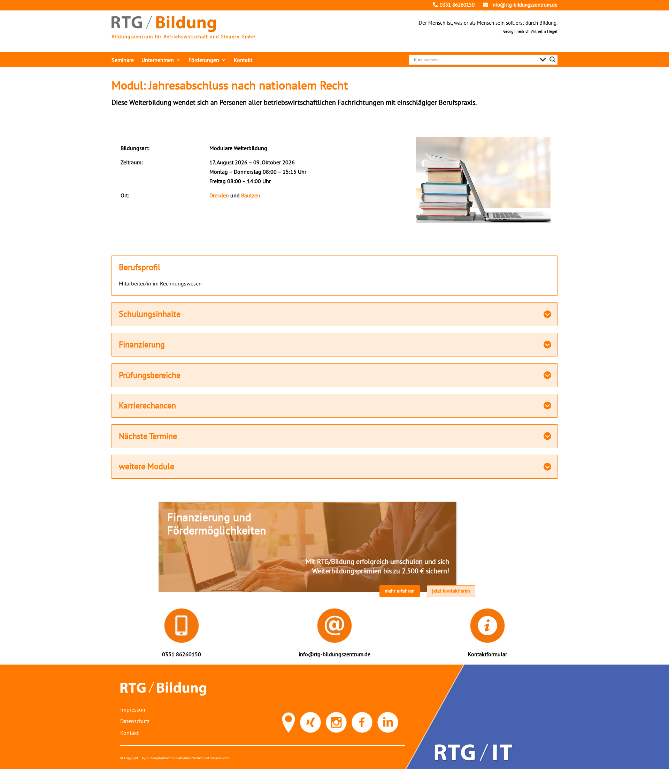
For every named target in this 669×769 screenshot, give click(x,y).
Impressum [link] (133, 709)
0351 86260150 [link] (457, 4)
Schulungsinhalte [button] (149, 314)
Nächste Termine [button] (148, 436)
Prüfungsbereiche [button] (149, 375)
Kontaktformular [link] (487, 654)
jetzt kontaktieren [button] (451, 591)
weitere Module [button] (146, 466)
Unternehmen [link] (157, 60)
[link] (164, 29)
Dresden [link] (219, 195)
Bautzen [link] (250, 195)
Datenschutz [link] (134, 720)
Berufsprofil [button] (139, 267)
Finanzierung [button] (142, 344)
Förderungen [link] (204, 60)
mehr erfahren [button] (400, 591)
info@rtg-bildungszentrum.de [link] (524, 4)
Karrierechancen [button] (147, 405)
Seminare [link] (123, 60)
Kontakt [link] (243, 60)
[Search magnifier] (553, 59)
